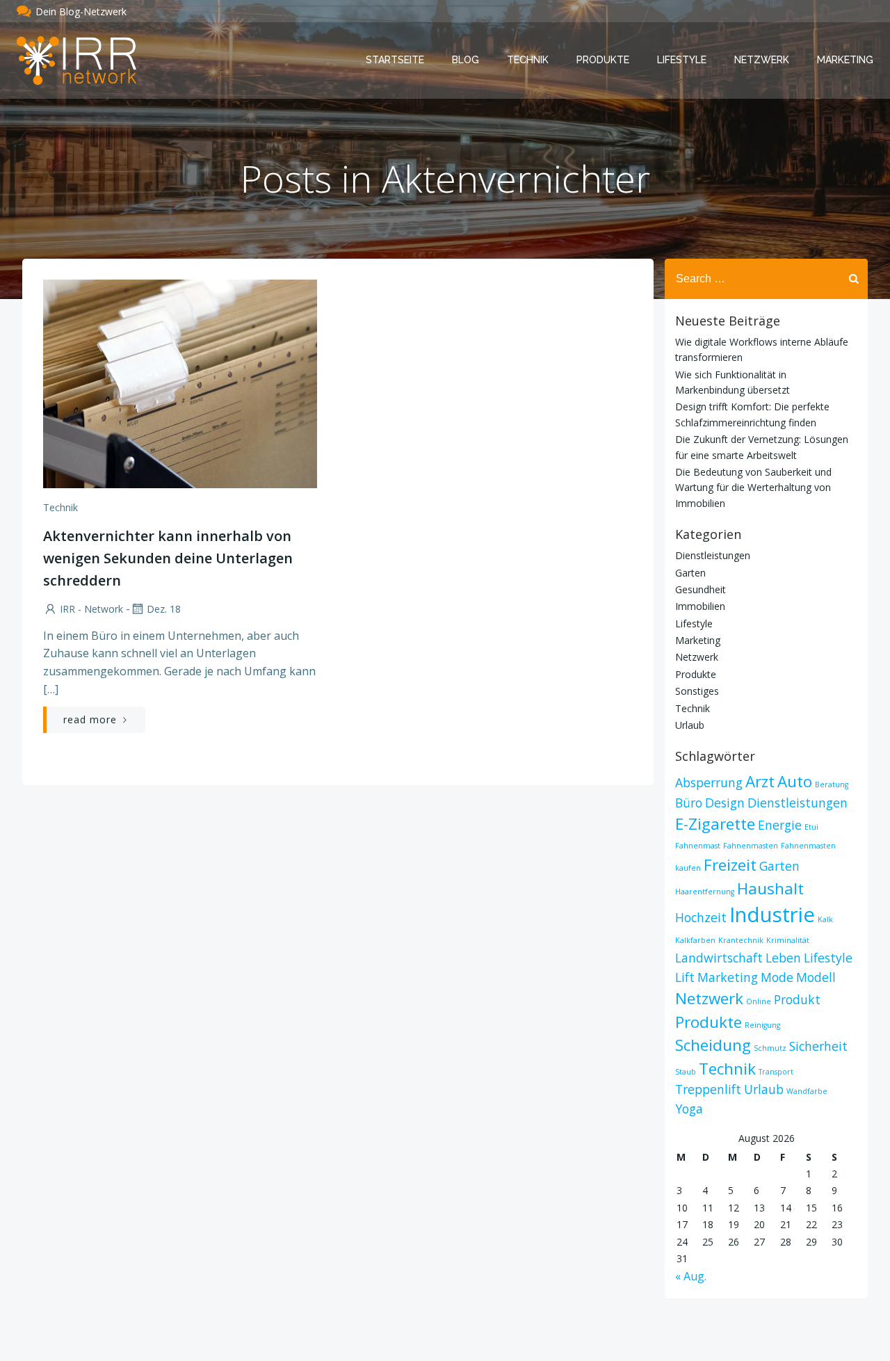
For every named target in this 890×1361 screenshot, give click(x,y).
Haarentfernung (704, 891)
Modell (816, 977)
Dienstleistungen (712, 555)
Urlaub (689, 725)
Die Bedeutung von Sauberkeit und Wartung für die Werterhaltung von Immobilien (753, 487)
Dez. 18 (164, 608)
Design (725, 802)
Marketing (845, 59)
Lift (685, 977)
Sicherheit (818, 1046)
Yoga (689, 1108)
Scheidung (713, 1045)
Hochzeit (701, 917)
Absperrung (709, 782)
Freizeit (730, 865)
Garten (690, 572)
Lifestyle (681, 59)
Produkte (602, 59)
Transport (776, 1072)
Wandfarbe (806, 1091)
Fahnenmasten (750, 846)
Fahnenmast (697, 846)
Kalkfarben (695, 940)
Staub (685, 1072)
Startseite (395, 59)
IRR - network (91, 608)
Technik (528, 59)
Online (758, 1001)
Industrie (772, 914)
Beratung (831, 784)
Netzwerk (761, 59)
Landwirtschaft (719, 957)
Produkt (797, 999)
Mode (777, 977)
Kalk (825, 919)
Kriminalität (787, 940)
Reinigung (762, 1025)
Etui (811, 827)
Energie (780, 824)
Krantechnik (740, 940)
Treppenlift (708, 1089)
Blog (465, 59)
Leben (783, 957)
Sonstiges (697, 691)
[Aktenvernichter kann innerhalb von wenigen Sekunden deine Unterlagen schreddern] (180, 382)
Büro (688, 802)
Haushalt (770, 888)
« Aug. (690, 1276)
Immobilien (700, 606)
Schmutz (770, 1048)
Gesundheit (700, 589)
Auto (794, 781)
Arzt (760, 781)
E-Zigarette (715, 824)
